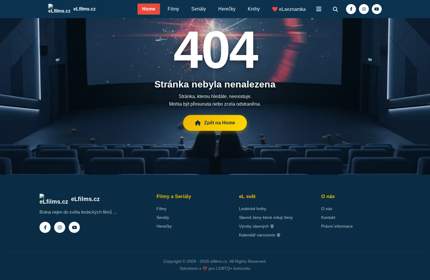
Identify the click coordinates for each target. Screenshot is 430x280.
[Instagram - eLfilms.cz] (364, 9)
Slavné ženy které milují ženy (266, 217)
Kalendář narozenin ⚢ (260, 235)
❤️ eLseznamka (289, 9)
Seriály (198, 8)
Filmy (173, 8)
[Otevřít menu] (318, 9)
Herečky (226, 8)
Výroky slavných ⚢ (256, 226)
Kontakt (328, 217)
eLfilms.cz (84, 8)
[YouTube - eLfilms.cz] (377, 9)
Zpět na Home (219, 122)
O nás (326, 208)
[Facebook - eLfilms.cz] (351, 9)
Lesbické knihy (252, 208)
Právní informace (337, 226)
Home (148, 8)
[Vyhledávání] (335, 9)
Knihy (254, 8)
